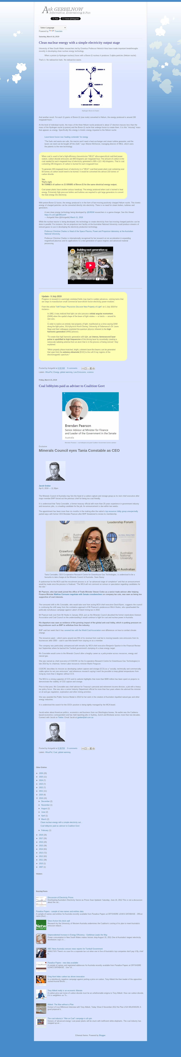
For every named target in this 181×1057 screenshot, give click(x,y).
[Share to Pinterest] (93, 368)
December (45, 801)
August (44, 808)
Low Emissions (80, 372)
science (90, 372)
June (43, 812)
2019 (41, 798)
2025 (41, 777)
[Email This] (82, 368)
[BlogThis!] (85, 368)
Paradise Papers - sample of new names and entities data (59, 911)
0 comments (72, 368)
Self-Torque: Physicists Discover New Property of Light (78, 307)
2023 (41, 784)
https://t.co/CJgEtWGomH (55, 215)
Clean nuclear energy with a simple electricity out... (61, 822)
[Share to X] (88, 368)
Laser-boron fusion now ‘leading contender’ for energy (66, 137)
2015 (41, 846)
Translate (58, 31)
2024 (41, 780)
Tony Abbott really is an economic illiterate (65, 990)
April (43, 816)
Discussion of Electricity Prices (60, 897)
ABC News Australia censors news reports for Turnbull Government (75, 949)
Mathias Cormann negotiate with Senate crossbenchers (78, 594)
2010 (41, 863)
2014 (41, 849)
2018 (41, 835)
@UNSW (90, 212)
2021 (41, 791)
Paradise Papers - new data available (63, 963)
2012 (41, 856)
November (45, 805)
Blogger (102, 1035)
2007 (41, 867)
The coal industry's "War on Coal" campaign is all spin (70, 1018)
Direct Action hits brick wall (59, 921)
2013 (41, 853)
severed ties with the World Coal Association (82, 630)
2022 (41, 787)
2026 (41, 773)
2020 (41, 795)
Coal (55, 752)
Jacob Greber (45, 486)
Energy (56, 372)
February (45, 830)
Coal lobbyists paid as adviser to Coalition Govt (72, 386)
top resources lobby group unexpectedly (121, 511)
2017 (41, 838)
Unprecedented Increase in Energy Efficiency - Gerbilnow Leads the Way (77, 935)
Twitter (60, 717)
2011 (41, 860)
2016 (41, 842)
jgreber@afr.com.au (85, 717)
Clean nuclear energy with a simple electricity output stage (79, 42)
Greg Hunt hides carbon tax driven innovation (66, 977)
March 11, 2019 (76, 217)
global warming (66, 372)
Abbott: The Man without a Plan (61, 1004)
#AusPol (48, 372)
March (44, 819)
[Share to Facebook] (91, 368)
